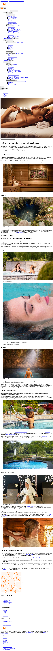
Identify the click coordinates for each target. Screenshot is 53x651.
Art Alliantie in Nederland (13, 78)
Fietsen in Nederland (12, 23)
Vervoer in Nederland (12, 84)
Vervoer (4, 622)
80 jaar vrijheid (11, 67)
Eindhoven (10, 47)
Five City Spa (9, 438)
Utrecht (9, 43)
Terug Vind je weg (7, 61)
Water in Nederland (12, 22)
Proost (4, 566)
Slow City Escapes (12, 65)
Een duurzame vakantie (13, 31)
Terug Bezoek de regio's (10, 53)
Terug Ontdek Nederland (8, 40)
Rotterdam (10, 45)
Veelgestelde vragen (7, 625)
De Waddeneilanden (12, 57)
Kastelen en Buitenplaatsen (13, 75)
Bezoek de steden (9, 41)
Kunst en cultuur (11, 69)
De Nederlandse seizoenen (13, 76)
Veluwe (9, 55)
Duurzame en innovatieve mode (14, 30)
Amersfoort (10, 50)
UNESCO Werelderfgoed (13, 36)
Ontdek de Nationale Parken (14, 70)
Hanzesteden (11, 58)
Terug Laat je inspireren (8, 12)
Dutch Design (11, 35)
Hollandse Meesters (12, 16)
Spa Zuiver (47, 432)
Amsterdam (10, 48)
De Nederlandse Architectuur (14, 29)
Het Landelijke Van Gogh (13, 32)
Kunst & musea (11, 27)
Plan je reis (10, 82)
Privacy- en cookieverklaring (9, 648)
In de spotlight (9, 24)
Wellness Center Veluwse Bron (38, 557)
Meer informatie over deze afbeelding (8, 138)
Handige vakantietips (7, 621)
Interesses (8, 63)
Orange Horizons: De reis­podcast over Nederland (18, 77)
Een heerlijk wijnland (12, 72)
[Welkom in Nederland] (8, 5)
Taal (1, 90)
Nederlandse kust (11, 54)
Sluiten (2, 89)
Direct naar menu (12, 1)
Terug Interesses (9, 64)
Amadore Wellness (30, 506)
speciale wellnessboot (28, 554)
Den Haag (10, 46)
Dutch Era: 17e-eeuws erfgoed (14, 71)
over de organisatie (29, 632)
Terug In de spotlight (10, 25)
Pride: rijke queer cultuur (13, 37)
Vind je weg (5, 60)
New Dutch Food (11, 28)
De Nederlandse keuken (13, 73)
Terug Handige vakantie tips (11, 81)
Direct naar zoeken (20, 1)
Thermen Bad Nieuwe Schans (21, 432)
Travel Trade (5, 642)
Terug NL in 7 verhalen (10, 15)
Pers (4, 643)
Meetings (5, 641)
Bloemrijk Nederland (12, 20)
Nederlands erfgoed (12, 18)
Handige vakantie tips (10, 79)
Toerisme (5, 640)
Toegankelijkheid (6, 649)
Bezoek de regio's (9, 52)
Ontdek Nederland (7, 38)
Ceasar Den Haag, (45, 436)
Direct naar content (4, 1)
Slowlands (10, 68)
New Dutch (10, 19)
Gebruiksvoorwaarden (7, 647)
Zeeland (10, 59)
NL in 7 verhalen (9, 13)
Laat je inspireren (6, 10)
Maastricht (5, 613)
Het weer (10, 83)
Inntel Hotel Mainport (10, 434)
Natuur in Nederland (12, 17)
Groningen (10, 49)
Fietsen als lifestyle (12, 33)
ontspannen (5, 569)
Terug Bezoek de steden (10, 42)
